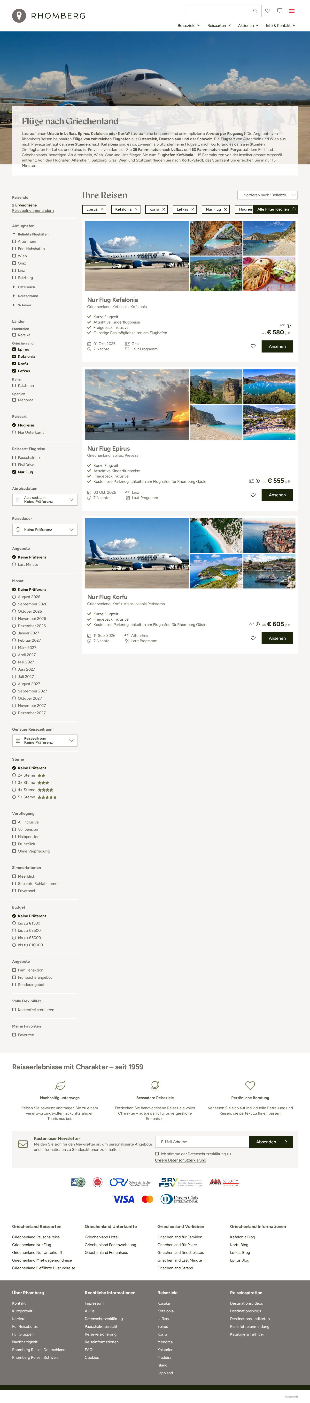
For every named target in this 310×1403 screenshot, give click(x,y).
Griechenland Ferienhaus (106, 1252)
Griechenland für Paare (177, 1244)
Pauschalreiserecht (101, 1326)
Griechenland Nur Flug (31, 1244)
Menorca (25, 400)
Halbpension (28, 836)
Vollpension (28, 829)
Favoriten (26, 1035)
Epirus (23, 349)
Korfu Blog (239, 1244)
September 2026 (32, 604)
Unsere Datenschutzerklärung (180, 1160)
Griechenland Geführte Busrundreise (43, 1268)
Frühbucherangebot (35, 977)
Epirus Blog (239, 1260)
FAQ (89, 1349)
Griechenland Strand (175, 1268)
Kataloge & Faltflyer (247, 1334)
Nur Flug (25, 472)
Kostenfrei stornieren (36, 1009)
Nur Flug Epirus (108, 448)
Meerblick (26, 876)
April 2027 (27, 655)
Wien (22, 256)
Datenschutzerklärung (104, 1318)
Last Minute (28, 564)
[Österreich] (292, 11)
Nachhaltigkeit (25, 1342)
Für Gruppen (23, 1334)
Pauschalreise (29, 457)
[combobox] (223, 11)
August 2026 (29, 597)
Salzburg (25, 277)
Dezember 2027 (32, 713)
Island (162, 1365)
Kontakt (19, 1303)
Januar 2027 (28, 633)
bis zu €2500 (29, 930)
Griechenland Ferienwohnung (110, 1244)
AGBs (89, 1311)
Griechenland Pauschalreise (36, 1237)
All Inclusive (28, 822)
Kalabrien (26, 385)
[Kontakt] (280, 11)
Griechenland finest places (180, 1252)
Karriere (18, 1318)
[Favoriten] (268, 11)
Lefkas (24, 371)
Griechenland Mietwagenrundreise (42, 1260)
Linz (21, 270)
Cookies (92, 1357)
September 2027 (32, 691)
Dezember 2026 (32, 626)
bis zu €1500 (29, 923)
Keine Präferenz (32, 557)
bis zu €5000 (29, 937)
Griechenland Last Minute (179, 1260)
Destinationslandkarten (250, 1318)
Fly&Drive (26, 465)
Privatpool (26, 891)
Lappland (165, 1373)
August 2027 (29, 684)
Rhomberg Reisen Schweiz (35, 1357)
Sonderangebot (31, 984)
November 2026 (32, 618)
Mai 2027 (26, 662)
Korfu (23, 363)
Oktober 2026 (30, 611)
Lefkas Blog (240, 1252)
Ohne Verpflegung (34, 851)
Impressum (94, 1303)
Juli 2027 (26, 676)
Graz (22, 263)
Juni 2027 (26, 669)
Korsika (24, 335)
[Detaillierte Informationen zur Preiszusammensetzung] (289, 326)
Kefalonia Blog (242, 1237)
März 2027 (27, 647)
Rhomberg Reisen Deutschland (38, 1349)
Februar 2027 (29, 640)
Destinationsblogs (245, 1311)
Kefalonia (26, 356)
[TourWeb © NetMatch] (291, 1396)
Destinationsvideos (246, 1303)
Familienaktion (30, 970)
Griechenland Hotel (102, 1237)
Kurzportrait (22, 1311)
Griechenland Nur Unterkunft (37, 1252)
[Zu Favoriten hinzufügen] (253, 346)
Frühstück (26, 844)
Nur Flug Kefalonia (112, 300)
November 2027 (32, 705)
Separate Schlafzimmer (38, 883)
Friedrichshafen (31, 248)
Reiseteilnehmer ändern (33, 210)
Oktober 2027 (30, 698)
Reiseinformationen (102, 1342)
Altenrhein (27, 241)
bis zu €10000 (30, 945)
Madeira (164, 1357)
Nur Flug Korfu (107, 597)
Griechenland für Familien (179, 1237)
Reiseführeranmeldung (249, 1326)
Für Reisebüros (25, 1326)
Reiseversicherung (100, 1334)
